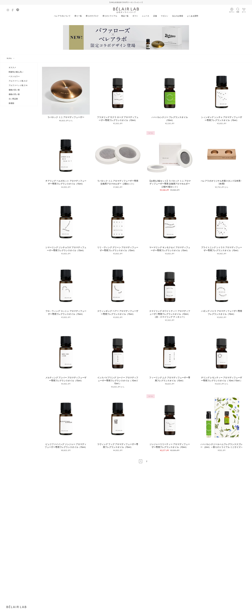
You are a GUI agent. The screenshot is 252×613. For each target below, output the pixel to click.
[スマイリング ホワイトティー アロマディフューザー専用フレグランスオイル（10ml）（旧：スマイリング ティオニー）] (170, 284)
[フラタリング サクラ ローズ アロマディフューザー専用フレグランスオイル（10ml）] (118, 91)
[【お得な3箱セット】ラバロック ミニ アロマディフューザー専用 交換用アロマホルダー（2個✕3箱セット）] (170, 154)
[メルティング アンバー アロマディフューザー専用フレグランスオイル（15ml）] (66, 351)
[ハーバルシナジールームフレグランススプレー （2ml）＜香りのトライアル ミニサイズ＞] (222, 418)
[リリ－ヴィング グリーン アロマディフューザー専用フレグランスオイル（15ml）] (118, 221)
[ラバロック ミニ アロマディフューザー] (66, 91)
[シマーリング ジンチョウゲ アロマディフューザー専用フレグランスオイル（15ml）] (66, 221)
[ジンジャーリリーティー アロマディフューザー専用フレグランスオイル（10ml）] (170, 418)
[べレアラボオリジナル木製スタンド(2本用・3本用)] (222, 154)
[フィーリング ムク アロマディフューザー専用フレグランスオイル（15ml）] (170, 351)
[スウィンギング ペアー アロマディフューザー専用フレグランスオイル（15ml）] (118, 284)
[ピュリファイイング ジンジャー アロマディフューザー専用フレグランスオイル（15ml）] (66, 418)
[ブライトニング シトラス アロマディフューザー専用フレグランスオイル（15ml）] (222, 221)
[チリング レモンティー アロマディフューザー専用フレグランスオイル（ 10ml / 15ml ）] (222, 351)
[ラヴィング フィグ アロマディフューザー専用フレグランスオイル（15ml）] (118, 418)
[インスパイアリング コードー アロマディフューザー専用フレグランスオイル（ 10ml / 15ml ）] (118, 351)
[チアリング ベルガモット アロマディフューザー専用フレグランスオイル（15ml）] (66, 154)
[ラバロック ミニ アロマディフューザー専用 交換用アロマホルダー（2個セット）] (118, 154)
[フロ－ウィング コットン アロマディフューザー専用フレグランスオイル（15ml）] (66, 284)
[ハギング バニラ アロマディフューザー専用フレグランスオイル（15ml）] (222, 284)
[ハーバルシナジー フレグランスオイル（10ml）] (170, 91)
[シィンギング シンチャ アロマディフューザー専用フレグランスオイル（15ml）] (222, 91)
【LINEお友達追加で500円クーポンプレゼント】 (126, 2)
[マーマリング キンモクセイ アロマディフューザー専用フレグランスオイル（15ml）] (170, 221)
